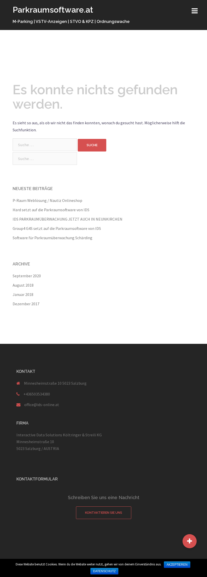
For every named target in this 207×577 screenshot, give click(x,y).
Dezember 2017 (26, 303)
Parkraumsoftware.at (53, 9)
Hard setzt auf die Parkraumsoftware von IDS (51, 209)
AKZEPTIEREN (177, 564)
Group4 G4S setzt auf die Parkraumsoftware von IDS (57, 228)
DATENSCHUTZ (104, 571)
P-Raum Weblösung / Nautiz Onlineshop (47, 200)
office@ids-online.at (41, 404)
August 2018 (23, 285)
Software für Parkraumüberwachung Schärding (52, 237)
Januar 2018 (23, 294)
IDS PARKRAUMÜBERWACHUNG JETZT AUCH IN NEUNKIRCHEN (67, 219)
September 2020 (27, 275)
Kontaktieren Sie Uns (103, 512)
